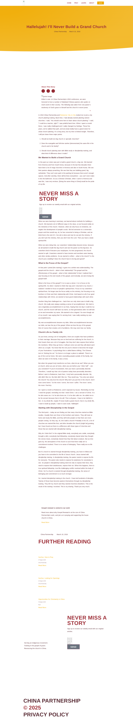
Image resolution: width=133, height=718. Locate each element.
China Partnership (52, 701)
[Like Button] (88, 110)
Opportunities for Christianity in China (51, 599)
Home (69, 3)
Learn (83, 3)
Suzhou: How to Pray (45, 557)
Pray (76, 3)
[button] (43, 91)
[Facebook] (24, 656)
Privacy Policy (46, 715)
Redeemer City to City (68, 115)
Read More (45, 522)
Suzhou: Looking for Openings (49, 578)
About (91, 3)
